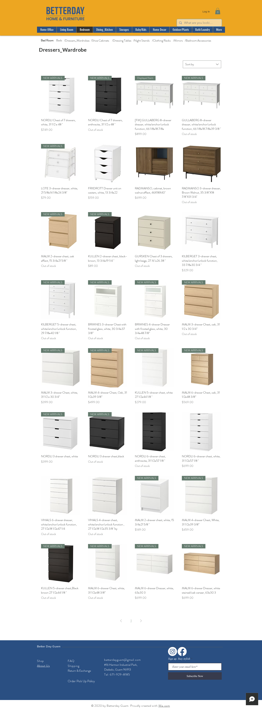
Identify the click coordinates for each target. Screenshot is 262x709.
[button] (217, 11)
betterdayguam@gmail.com (122, 660)
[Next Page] (141, 621)
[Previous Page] (121, 621)
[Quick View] (107, 163)
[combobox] (202, 64)
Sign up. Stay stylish (179, 658)
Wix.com (164, 705)
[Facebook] (182, 651)
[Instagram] (172, 651)
